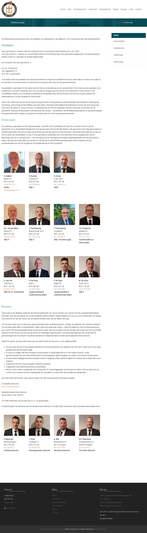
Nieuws (124, 9)
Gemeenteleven (80, 9)
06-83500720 (9, 184)
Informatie (93, 9)
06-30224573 (9, 237)
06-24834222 (9, 448)
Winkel (115, 9)
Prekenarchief (105, 9)
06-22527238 (34, 237)
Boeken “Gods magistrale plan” (111, 502)
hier (34, 401)
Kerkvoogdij (118, 62)
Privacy (104, 529)
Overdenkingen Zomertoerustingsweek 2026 (116, 495)
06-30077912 (9, 289)
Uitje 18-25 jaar (105, 499)
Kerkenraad (118, 55)
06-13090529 (59, 184)
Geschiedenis (119, 41)
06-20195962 (84, 448)
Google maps (9, 502)
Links (131, 9)
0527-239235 (10, 508)
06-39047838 (34, 289)
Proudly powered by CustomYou (52, 529)
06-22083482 (34, 184)
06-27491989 (59, 289)
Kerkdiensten (119, 48)
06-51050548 (84, 289)
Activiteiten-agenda (59, 502)
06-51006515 (59, 237)
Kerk (69, 9)
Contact (138, 9)
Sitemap (97, 529)
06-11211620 (84, 237)
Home (62, 9)
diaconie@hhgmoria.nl (11, 387)
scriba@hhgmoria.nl (12, 190)
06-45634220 (34, 448)
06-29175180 (59, 448)
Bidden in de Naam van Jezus (110, 506)
